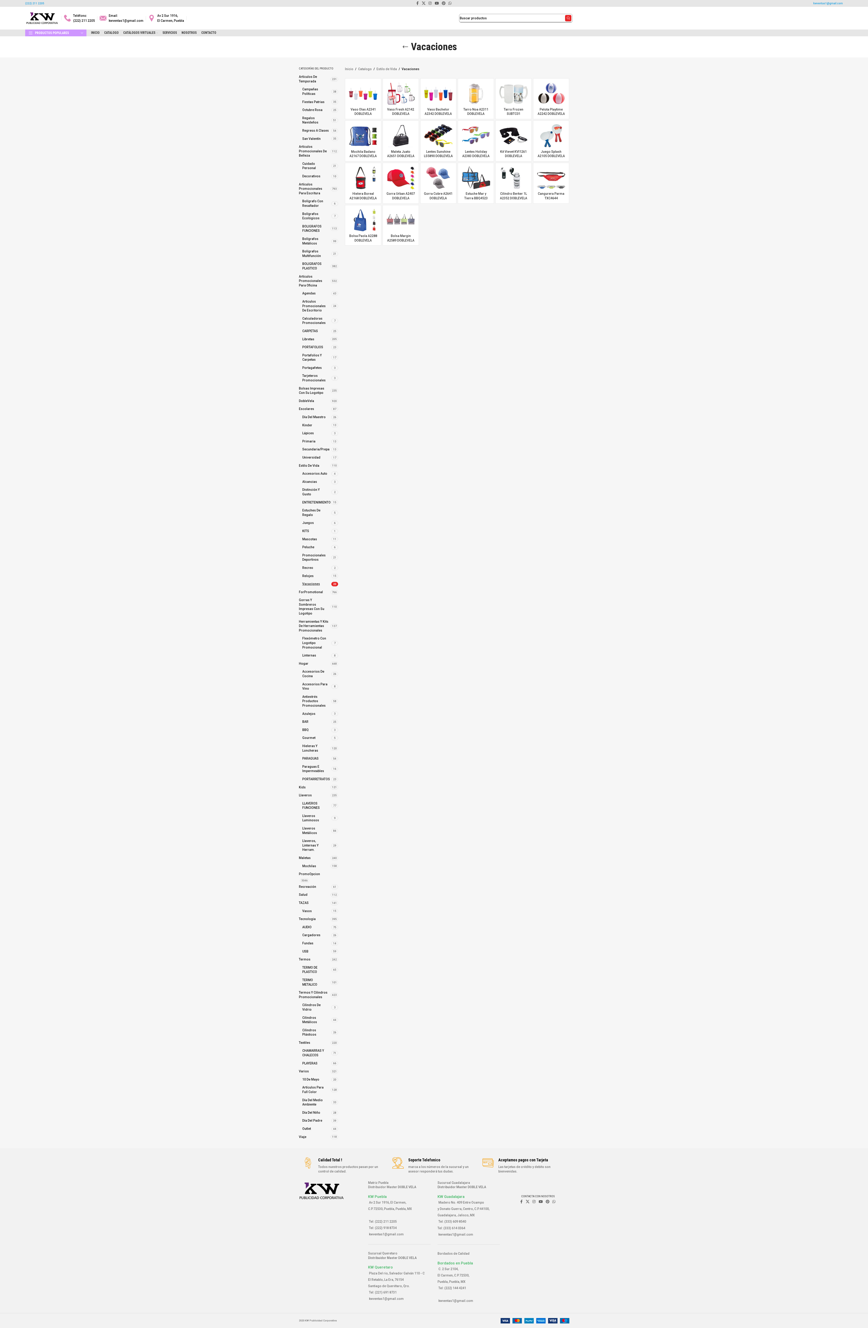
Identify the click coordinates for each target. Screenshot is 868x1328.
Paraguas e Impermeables (313, 769)
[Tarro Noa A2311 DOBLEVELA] (475, 93)
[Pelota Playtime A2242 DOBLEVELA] (551, 93)
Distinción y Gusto (311, 492)
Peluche (308, 547)
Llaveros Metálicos (309, 831)
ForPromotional (311, 592)
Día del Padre (312, 1120)
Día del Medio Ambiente (312, 1102)
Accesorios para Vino (314, 686)
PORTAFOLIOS (312, 347)
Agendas (309, 293)
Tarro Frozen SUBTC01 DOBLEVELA (513, 114)
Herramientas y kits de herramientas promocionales (313, 626)
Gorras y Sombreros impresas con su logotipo (311, 606)
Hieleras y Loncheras (310, 748)
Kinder (307, 425)
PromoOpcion (309, 874)
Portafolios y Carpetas (312, 357)
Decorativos (311, 176)
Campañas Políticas (310, 91)
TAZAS (304, 903)
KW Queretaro (380, 1267)
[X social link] (527, 1201)
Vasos (307, 911)
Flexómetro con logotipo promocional (314, 643)
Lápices (308, 433)
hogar (303, 663)
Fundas (307, 943)
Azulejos (308, 714)
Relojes (308, 576)
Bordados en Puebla (455, 1263)
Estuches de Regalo (311, 512)
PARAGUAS (310, 758)
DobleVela (306, 401)
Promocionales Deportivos (314, 557)
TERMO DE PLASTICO (309, 970)
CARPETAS (310, 331)
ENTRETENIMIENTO (316, 502)
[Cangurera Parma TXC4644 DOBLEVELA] (551, 178)
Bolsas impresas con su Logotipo (311, 391)
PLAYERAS (309, 1063)
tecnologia (307, 919)
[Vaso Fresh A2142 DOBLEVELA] (400, 93)
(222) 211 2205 (34, 3)
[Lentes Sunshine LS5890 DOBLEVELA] (438, 135)
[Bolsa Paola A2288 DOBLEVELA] (363, 220)
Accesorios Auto (314, 473)
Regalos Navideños (310, 120)
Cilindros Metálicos (309, 1020)
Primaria (308, 441)
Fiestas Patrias (313, 102)
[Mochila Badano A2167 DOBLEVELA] (363, 135)
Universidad (311, 457)
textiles (304, 1042)
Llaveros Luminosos (310, 818)
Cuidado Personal (309, 166)
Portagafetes (312, 368)
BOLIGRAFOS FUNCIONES (312, 229)
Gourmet (308, 738)
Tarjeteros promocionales (314, 378)
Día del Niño (311, 1112)
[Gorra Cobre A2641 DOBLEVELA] (438, 178)
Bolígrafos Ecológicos (311, 216)
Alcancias (309, 482)
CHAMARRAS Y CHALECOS (313, 1053)
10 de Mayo (310, 1079)
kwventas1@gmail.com (828, 3)
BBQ (305, 730)
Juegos (308, 523)
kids (302, 787)
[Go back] (405, 47)
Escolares (306, 409)
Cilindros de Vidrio (311, 1007)
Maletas (305, 858)
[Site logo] (42, 18)
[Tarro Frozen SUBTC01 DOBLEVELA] (513, 93)
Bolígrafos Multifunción (311, 253)
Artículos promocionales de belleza (313, 151)
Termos (304, 959)
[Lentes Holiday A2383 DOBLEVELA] (475, 135)
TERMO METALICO (309, 982)
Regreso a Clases (315, 130)
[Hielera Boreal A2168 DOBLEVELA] (363, 178)
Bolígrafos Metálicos (310, 241)
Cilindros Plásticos (309, 1032)
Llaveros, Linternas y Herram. (310, 845)
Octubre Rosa (312, 110)
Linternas (309, 655)
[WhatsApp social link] (554, 1201)
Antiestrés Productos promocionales (314, 701)
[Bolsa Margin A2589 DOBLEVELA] (400, 220)
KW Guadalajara (451, 1196)
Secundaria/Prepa (315, 449)
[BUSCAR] (568, 18)
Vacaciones (311, 584)
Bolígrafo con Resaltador (312, 203)
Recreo (307, 568)
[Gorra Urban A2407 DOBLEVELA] (400, 178)
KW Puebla (377, 1196)
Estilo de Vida (309, 465)
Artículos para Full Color (313, 1090)
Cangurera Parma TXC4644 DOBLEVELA (551, 198)
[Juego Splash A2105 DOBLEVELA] (551, 135)
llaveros (305, 795)
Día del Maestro (314, 417)
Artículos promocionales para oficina (310, 281)
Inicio (349, 69)
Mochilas (309, 866)
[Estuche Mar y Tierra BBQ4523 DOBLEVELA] (475, 178)
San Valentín (311, 139)
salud (303, 894)
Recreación (307, 887)
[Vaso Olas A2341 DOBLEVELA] (363, 93)
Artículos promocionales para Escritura (310, 189)
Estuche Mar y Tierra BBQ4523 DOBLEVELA (476, 198)
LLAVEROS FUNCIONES (311, 806)
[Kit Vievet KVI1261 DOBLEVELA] (513, 135)
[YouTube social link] (540, 1201)
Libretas (308, 339)
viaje (302, 1137)
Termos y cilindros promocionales (313, 995)
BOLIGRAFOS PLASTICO (312, 266)
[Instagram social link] (534, 1201)
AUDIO (307, 927)
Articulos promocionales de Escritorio (314, 306)
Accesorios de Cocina (313, 674)
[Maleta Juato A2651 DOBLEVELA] (400, 135)
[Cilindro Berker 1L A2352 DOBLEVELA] (513, 178)
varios (304, 1071)
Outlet (306, 1129)
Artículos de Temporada (308, 79)
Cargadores (311, 935)
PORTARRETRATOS (316, 779)
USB (305, 951)
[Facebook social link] (521, 1201)
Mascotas (309, 539)
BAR (305, 721)
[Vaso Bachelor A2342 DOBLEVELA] (438, 93)
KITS (305, 531)
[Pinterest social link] (547, 1201)
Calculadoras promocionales (314, 321)
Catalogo (365, 69)
